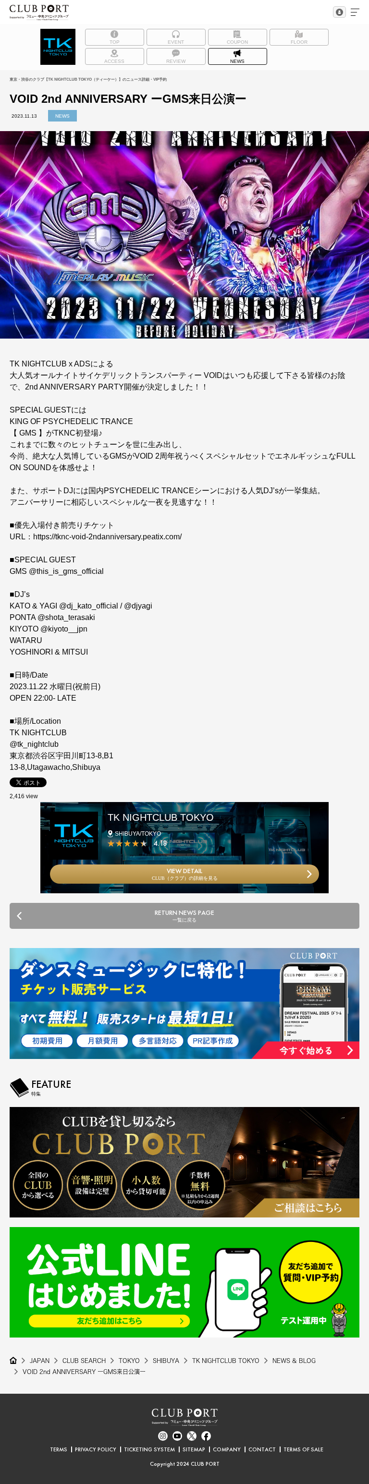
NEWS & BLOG (294, 1360)
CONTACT (262, 1449)
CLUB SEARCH (84, 1360)
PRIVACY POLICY (95, 1449)
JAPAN (39, 1360)
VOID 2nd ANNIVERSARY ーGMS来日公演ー (84, 1372)
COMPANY (227, 1449)
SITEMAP (194, 1449)
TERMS (58, 1449)
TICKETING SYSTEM (149, 1449)
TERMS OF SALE (303, 1449)
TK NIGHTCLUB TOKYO (225, 1360)
